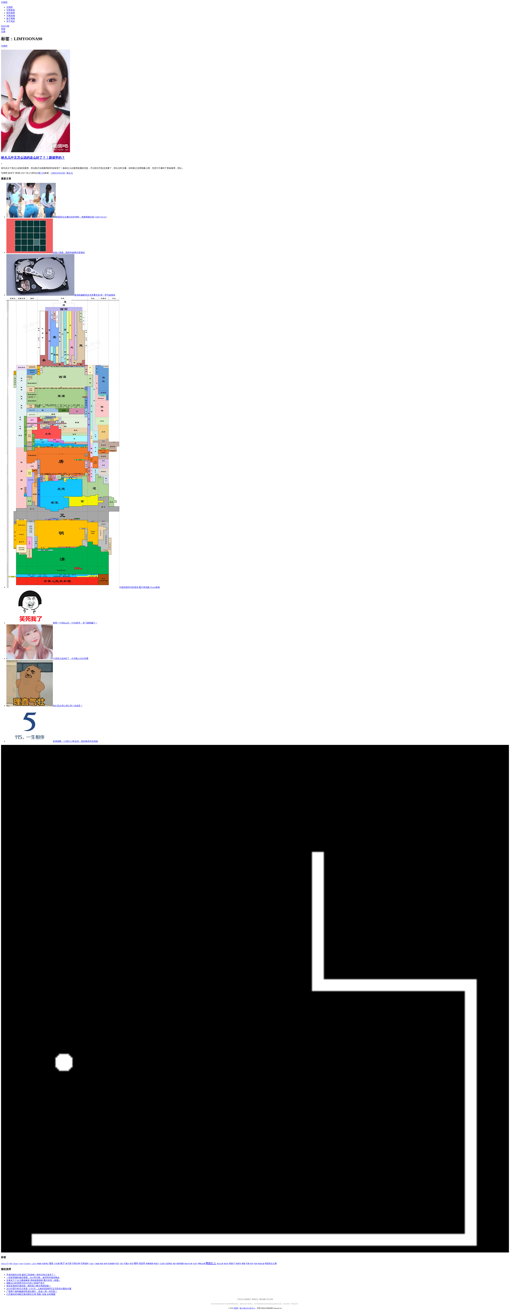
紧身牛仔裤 (188, 1264)
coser (21, 1263)
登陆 (3, 29)
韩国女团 (261, 1264)
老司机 (226, 1264)
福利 (174, 1264)
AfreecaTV (5, 1264)
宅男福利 (84, 1263)
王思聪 (162, 1264)
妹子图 (68, 1263)
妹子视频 (10, 18)
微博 (105, 1264)
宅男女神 (76, 1263)
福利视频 (180, 1263)
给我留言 (247, 1299)
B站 (10, 1264)
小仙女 (91, 1264)
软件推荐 (10, 13)
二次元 (33, 1264)
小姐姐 (96, 1264)
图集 (51, 1263)
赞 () (42, 173)
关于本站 (270, 1299)
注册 (3, 32)
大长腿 (57, 1264)
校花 (131, 1264)
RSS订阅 (5, 26)
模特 (136, 1263)
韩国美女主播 (271, 1263)
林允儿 (70, 173)
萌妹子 (232, 1263)
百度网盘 (168, 1264)
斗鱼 (121, 1264)
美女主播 (220, 1264)
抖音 (117, 1264)
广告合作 (240, 1299)
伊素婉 (39, 1264)
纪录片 (195, 1264)
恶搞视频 (111, 1264)
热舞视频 (149, 1263)
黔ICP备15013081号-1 (247, 1308)
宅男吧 (4, 2)
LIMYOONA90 (58, 173)
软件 (252, 1264)
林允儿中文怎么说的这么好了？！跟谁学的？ (33, 157)
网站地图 (262, 1299)
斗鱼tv (126, 1263)
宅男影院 (10, 10)
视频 (243, 1264)
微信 (101, 1264)
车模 (248, 1264)
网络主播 (201, 1264)
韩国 (255, 1264)
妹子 (62, 1263)
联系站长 (255, 1299)
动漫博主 (45, 1264)
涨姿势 (142, 1263)
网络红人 (211, 1263)
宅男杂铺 (10, 15)
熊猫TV (156, 1264)
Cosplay (27, 1263)
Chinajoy (15, 1264)
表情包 (238, 1264)
